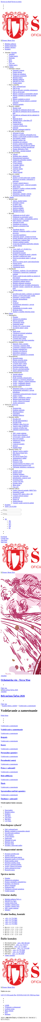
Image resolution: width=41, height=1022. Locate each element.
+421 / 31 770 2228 (23, 948)
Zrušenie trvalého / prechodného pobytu (25, 219)
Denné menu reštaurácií (20, 435)
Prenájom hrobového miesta (21, 195)
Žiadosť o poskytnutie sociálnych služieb (25, 136)
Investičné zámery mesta (20, 328)
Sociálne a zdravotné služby (13, 845)
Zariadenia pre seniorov (20, 142)
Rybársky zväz (17, 460)
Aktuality (14, 52)
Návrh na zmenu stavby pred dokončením (26, 261)
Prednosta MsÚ (17, 206)
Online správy (13, 65)
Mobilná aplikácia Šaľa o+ (13, 899)
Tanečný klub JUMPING (21, 426)
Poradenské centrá (8, 760)
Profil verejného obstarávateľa (22, 378)
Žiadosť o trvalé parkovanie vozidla (24, 178)
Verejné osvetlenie (18, 190)
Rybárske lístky (17, 310)
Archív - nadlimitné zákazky (22, 385)
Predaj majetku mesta (19, 365)
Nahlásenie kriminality (20, 76)
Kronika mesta (17, 483)
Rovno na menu (16, 1)
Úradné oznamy (10, 891)
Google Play (9, 995)
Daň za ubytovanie (19, 92)
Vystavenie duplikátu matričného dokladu (26, 244)
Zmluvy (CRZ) (17, 396)
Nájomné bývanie (18, 133)
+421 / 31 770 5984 (11, 924)
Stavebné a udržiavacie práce (22, 256)
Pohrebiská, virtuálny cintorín (22, 194)
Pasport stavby (17, 263)
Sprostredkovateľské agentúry (13, 791)
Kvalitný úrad (17, 204)
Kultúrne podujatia (18, 410)
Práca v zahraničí (8, 768)
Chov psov (16, 170)
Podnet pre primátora (19, 74)
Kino (10, 60)
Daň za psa (16, 88)
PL (10, 528)
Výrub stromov (17, 163)
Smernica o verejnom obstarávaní (23, 379)
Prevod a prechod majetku (21, 369)
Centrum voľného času (20, 126)
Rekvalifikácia (7, 776)
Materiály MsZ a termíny (20, 344)
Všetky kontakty (10, 955)
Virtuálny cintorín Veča (12, 906)
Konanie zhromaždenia (20, 299)
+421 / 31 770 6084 (18, 952)
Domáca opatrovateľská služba (22, 144)
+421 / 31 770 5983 (11, 922)
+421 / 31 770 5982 (11, 920)
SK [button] (6, 519)
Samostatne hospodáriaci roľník (23, 279)
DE (10, 526)
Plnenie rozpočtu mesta (20, 360)
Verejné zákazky (18, 374)
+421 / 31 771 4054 (20, 946)
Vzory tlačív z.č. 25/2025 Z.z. (22, 249)
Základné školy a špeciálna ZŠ (22, 120)
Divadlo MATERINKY (20, 421)
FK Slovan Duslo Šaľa (20, 456)
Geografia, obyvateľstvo (20, 476)
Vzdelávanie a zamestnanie (12, 730)
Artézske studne (18, 169)
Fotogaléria (16, 413)
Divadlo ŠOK (17, 422)
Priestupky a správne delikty (21, 297)
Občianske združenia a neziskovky (24, 467)
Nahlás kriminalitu (10, 45)
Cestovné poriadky (19, 444)
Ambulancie (16, 442)
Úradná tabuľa (13, 56)
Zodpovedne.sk (17, 501)
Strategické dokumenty (20, 337)
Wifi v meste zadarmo (19, 433)
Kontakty (8, 49)
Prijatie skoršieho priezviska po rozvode (25, 238)
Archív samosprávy (19, 403)
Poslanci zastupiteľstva (20, 349)
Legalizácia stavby (18, 265)
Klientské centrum (18, 70)
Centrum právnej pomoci (20, 496)
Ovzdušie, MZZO (18, 165)
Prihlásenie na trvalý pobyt (21, 215)
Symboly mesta (17, 471)
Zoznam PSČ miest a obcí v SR (23, 494)
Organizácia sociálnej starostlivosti (23, 147)
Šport (10, 61)
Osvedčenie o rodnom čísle (21, 240)
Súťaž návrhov (17, 376)
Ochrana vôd (17, 167)
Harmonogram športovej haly (22, 465)
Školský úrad (17, 108)
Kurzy (3, 745)
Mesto (11, 313)
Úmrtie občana (17, 245)
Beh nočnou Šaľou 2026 (13, 696)
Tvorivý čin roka (18, 481)
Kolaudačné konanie (19, 253)
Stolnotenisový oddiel (19, 458)
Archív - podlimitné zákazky (22, 383)
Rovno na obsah (6, 1)
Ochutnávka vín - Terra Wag (15, 680)
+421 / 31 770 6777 (22, 945)
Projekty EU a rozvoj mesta (21, 326)
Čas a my (12, 63)
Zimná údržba (17, 192)
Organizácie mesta (18, 322)
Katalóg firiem (17, 447)
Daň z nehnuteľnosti (19, 86)
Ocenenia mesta (18, 480)
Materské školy (17, 119)
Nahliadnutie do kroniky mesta (22, 308)
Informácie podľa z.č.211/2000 (22, 388)
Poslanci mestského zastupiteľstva (15, 882)
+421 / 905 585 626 (23, 943)
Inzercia (15, 446)
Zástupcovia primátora (20, 319)
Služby (12, 197)
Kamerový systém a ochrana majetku (24, 188)
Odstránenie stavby (19, 267)
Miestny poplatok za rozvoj (21, 99)
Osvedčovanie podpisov (12, 833)
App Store (28, 995)
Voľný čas (15, 404)
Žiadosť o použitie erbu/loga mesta (24, 312)
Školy (3, 783)
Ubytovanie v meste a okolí (21, 437)
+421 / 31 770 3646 (18, 950)
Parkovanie (16, 176)
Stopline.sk (16, 497)
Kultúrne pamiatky (18, 474)
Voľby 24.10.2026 (10, 506)
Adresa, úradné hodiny (20, 201)
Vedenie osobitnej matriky (21, 242)
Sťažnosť (16, 303)
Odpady (15, 154)
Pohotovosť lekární (19, 440)
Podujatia (12, 58)
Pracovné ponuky (18, 438)
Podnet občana (17, 72)
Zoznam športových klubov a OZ (23, 463)
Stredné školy (17, 122)
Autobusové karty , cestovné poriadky (25, 185)
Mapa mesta (16, 186)
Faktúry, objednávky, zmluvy (22, 397)
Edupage (15, 127)
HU (10, 524)
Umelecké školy (18, 124)
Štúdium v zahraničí (9, 799)
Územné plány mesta (19, 338)
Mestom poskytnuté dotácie (21, 399)
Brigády (4, 737)
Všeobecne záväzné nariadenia (22, 333)
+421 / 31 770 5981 (11, 918)
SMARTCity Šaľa (18, 81)
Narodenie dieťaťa (18, 229)
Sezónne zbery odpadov (20, 156)
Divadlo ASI (17, 419)
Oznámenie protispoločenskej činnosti (25, 394)
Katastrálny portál (18, 492)
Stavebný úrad (9, 843)
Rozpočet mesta (18, 358)
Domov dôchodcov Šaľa (20, 149)
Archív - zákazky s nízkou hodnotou (24, 381)
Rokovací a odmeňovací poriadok (23, 354)
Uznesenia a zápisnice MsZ (21, 345)
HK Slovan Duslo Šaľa (20, 453)
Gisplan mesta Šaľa (11, 903)
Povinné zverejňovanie (12, 854)
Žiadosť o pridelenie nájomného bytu (24, 135)
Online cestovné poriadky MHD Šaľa (24, 490)
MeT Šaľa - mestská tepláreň (22, 151)
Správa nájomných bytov (20, 371)
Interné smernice (18, 335)
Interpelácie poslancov (20, 353)
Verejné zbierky (18, 290)
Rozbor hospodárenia (19, 362)
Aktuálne (12, 54)
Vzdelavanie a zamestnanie (27, 706)
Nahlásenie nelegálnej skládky (22, 160)
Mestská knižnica (18, 412)
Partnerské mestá (18, 324)
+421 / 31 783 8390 (18, 953)
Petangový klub (18, 462)
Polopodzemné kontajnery (21, 158)
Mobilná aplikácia (10, 44)
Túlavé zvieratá (17, 172)
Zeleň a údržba (17, 161)
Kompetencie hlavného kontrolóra (23, 340)
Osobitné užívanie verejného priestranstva (26, 285)
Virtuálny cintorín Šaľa (12, 904)
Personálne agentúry (9, 753)
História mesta (17, 472)
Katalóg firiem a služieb (9, 706)
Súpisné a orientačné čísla (21, 226)
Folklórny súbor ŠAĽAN (21, 424)
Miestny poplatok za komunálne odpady (25, 94)
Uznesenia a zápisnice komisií (22, 347)
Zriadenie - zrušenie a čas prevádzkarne (25, 270)
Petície (15, 301)
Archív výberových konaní (21, 401)
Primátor (15, 317)
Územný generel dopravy (21, 183)
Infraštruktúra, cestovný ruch (22, 478)
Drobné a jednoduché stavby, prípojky (25, 254)
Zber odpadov (9, 835)
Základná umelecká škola (21, 429)
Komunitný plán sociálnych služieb (24, 145)
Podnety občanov (10, 47)
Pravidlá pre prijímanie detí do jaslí (24, 110)
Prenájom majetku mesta (20, 367)
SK (10, 521)
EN (10, 523)
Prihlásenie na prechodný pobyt (23, 217)
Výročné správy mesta (20, 363)
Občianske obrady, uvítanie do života (24, 236)
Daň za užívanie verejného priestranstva (25, 90)
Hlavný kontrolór (18, 320)
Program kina (17, 408)
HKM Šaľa (16, 455)
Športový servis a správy (20, 451)
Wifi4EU (7, 910)
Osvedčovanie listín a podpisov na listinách (26, 294)
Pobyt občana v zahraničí (21, 220)
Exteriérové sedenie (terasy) (21, 281)
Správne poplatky (18, 104)
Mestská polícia (17, 77)
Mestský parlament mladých (21, 129)
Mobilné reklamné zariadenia (22, 283)
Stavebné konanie (18, 251)
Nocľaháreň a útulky (19, 138)
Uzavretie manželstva (19, 235)
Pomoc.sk (16, 499)
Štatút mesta (16, 331)
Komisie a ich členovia (20, 351)
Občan (11, 67)
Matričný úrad (9, 842)
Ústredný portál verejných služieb (23, 503)
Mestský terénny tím (19, 140)
